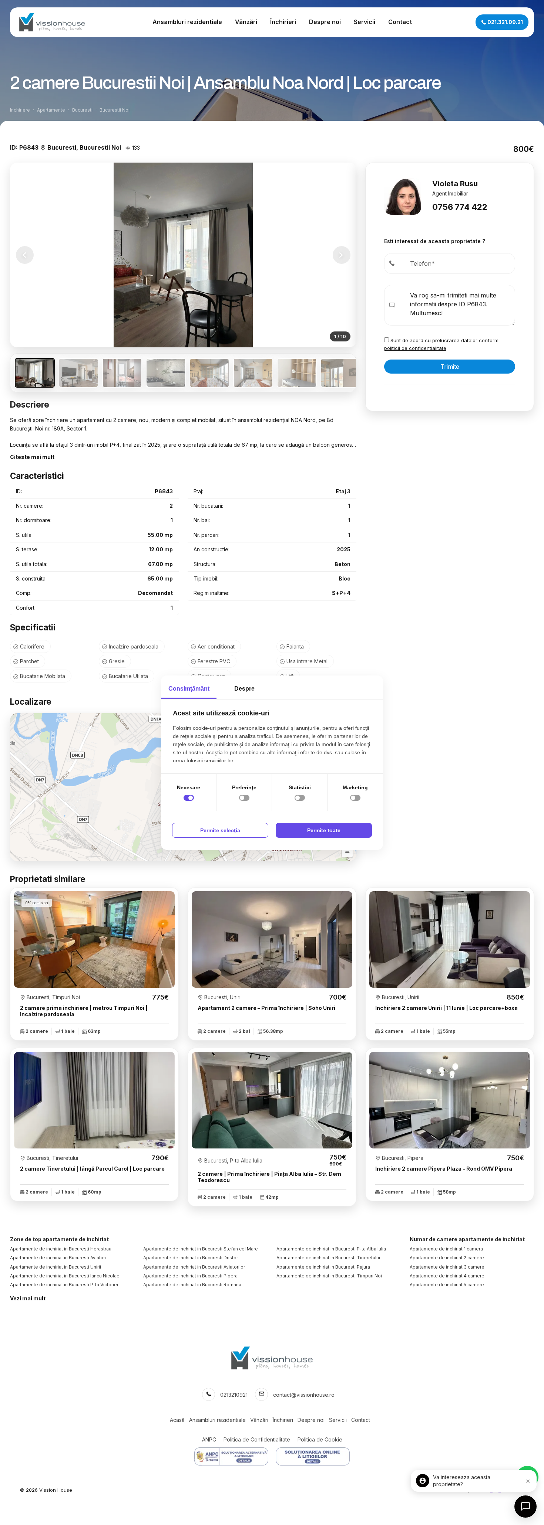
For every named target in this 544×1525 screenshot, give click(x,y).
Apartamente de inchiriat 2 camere (447, 1257)
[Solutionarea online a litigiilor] (313, 1456)
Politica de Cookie (320, 1439)
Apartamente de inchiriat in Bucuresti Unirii (55, 1267)
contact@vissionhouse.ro (304, 1395)
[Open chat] (525, 1506)
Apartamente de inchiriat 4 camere (447, 1276)
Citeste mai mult (32, 457)
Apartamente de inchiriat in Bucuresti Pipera (190, 1276)
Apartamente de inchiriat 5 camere (447, 1284)
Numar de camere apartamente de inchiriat (467, 1239)
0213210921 (234, 1395)
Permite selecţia (220, 830)
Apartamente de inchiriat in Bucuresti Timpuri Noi (329, 1276)
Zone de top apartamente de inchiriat (59, 1239)
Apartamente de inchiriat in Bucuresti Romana (192, 1284)
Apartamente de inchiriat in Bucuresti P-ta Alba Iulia (331, 1249)
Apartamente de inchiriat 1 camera (446, 1249)
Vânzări (246, 21)
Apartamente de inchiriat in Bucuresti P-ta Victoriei (64, 1284)
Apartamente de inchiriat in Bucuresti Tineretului (328, 1257)
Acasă (177, 1420)
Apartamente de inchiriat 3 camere (447, 1267)
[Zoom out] (347, 852)
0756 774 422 (459, 207)
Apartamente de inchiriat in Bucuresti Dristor (190, 1257)
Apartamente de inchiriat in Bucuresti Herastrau (60, 1249)
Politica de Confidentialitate (257, 1439)
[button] (341, 255)
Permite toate (323, 830)
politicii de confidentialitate (415, 348)
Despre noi (325, 21)
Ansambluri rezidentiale (187, 21)
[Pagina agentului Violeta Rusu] (402, 196)
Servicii (364, 21)
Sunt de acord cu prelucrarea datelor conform (441, 344)
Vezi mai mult (28, 1298)
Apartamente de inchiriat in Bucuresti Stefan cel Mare (200, 1249)
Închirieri (283, 21)
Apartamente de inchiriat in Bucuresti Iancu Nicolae (65, 1276)
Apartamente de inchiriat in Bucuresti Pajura (323, 1267)
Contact (400, 21)
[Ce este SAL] (231, 1456)
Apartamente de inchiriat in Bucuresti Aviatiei (58, 1257)
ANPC (209, 1439)
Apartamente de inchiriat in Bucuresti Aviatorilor (194, 1267)
